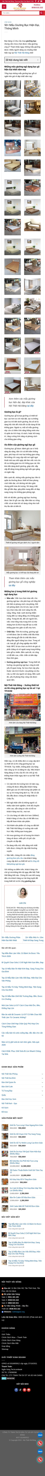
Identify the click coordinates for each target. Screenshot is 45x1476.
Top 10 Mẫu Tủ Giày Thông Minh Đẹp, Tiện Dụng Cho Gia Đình (25, 1262)
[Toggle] (42, 1074)
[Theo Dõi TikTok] (38, 1)
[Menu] (4, 6)
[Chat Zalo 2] (40, 1451)
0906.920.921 (23, 1317)
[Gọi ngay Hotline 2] (40, 1459)
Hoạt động (6, 1346)
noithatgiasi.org (18, 1312)
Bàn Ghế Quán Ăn (9, 1082)
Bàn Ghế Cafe (7, 1087)
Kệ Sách (5, 1108)
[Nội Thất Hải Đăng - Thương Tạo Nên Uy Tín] (20, 7)
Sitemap (5, 1349)
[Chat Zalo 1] (40, 1435)
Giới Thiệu (6, 1334)
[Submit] (41, 13)
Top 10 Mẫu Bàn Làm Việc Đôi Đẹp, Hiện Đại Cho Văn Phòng (24, 1253)
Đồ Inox (5, 1112)
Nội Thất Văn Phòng (9, 1074)
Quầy (4, 1095)
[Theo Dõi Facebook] (36, 1)
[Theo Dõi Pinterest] (25, 1390)
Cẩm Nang (8, 22)
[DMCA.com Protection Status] (8, 1378)
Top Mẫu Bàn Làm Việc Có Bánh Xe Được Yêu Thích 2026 (24, 1225)
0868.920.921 (13, 1303)
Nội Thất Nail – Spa (9, 1103)
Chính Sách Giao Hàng (11, 1340)
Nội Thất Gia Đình (9, 1078)
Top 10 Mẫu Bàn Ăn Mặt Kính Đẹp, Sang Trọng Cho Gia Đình (24, 1243)
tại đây (30, 406)
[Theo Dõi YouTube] (41, 1)
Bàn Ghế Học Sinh (9, 1099)
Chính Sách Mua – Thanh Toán (14, 1337)
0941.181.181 (13, 1297)
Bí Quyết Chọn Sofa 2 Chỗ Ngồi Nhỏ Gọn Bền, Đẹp (22, 962)
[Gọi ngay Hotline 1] (40, 1443)
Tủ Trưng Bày (7, 1091)
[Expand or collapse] (38, 60)
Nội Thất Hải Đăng (21, 53)
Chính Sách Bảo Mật (10, 1343)
